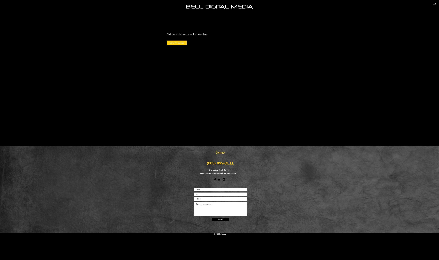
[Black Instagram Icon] (223, 179)
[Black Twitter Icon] (219, 179)
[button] (434, 4)
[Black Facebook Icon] (215, 179)
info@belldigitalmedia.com (211, 173)
